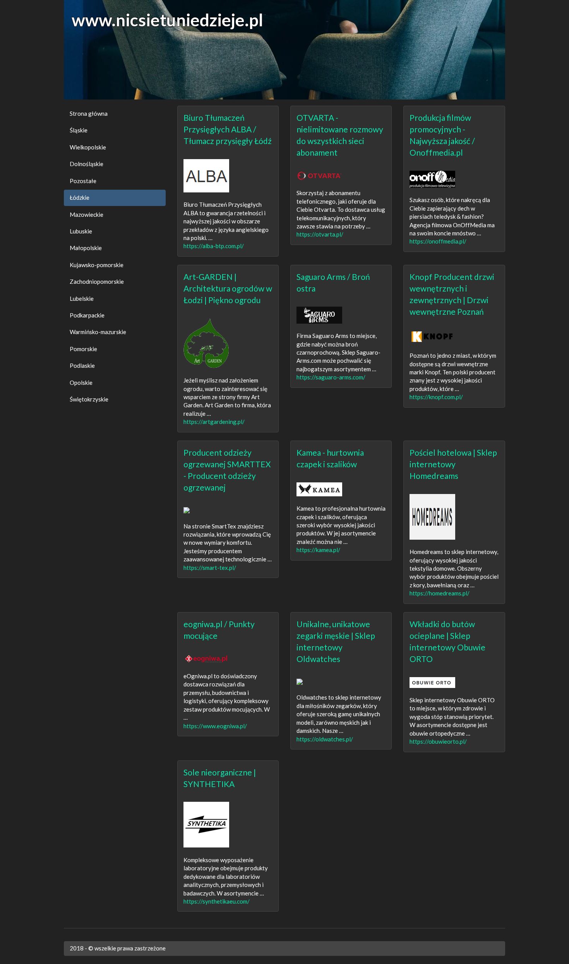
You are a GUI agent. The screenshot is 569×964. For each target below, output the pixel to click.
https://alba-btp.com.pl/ (213, 245)
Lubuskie (81, 231)
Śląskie (78, 130)
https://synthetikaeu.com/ (216, 901)
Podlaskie (82, 365)
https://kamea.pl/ (318, 549)
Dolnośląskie (86, 163)
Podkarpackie (87, 315)
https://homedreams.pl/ (440, 593)
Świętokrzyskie (89, 399)
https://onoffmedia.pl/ (438, 241)
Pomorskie (83, 348)
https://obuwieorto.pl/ (438, 741)
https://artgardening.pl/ (214, 421)
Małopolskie (86, 247)
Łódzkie (79, 197)
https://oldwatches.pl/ (324, 739)
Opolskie (81, 382)
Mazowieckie (86, 214)
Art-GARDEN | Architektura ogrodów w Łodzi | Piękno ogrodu (227, 288)
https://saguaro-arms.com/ (330, 377)
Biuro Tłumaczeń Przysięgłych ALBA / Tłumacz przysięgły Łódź (227, 129)
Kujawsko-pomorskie (96, 264)
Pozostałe (83, 180)
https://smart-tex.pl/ (209, 567)
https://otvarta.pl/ (319, 234)
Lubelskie (82, 298)
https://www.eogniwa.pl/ (215, 725)
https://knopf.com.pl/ (436, 396)
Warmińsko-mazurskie (98, 331)
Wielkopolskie (88, 147)
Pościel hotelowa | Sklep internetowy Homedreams (453, 464)
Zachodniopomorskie (97, 281)
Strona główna (89, 113)
